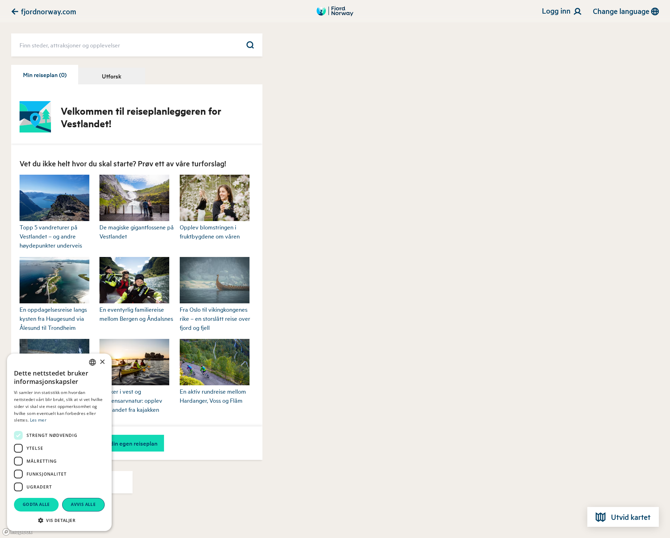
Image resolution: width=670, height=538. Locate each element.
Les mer (38, 420)
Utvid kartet (630, 517)
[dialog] (59, 442)
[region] (335, 269)
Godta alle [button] (36, 504)
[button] (59, 520)
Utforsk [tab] (111, 76)
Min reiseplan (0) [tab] (45, 74)
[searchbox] (136, 44)
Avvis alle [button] (83, 504)
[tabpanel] (136, 294)
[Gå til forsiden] (335, 11)
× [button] (102, 362)
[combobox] (92, 362)
